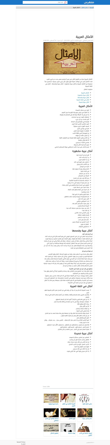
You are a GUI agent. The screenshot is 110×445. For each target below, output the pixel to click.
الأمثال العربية (85, 93)
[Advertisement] (68, 23)
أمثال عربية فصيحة (84, 102)
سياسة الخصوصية (21, 442)
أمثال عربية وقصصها (83, 97)
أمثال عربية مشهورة (83, 95)
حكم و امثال (85, 7)
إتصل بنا (23, 444)
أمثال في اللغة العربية (83, 100)
